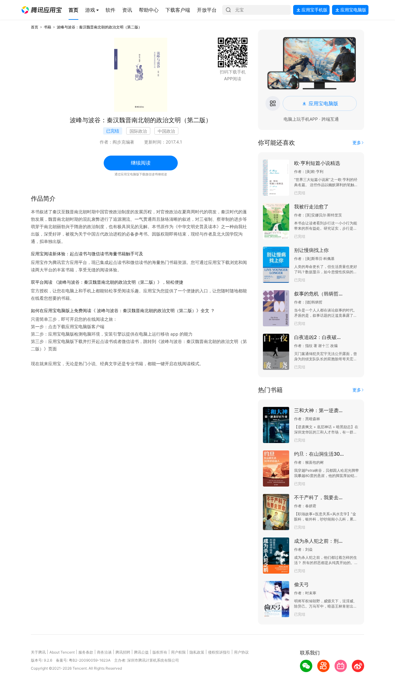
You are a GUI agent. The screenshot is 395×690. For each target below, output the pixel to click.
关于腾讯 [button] (38, 652)
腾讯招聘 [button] (122, 652)
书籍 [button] (47, 27)
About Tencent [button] (62, 652)
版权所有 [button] (159, 652)
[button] (42, 10)
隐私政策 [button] (196, 652)
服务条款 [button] (85, 652)
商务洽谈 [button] (104, 652)
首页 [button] (34, 27)
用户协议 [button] (241, 652)
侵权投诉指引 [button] (219, 652)
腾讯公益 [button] (141, 652)
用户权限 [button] (178, 652)
